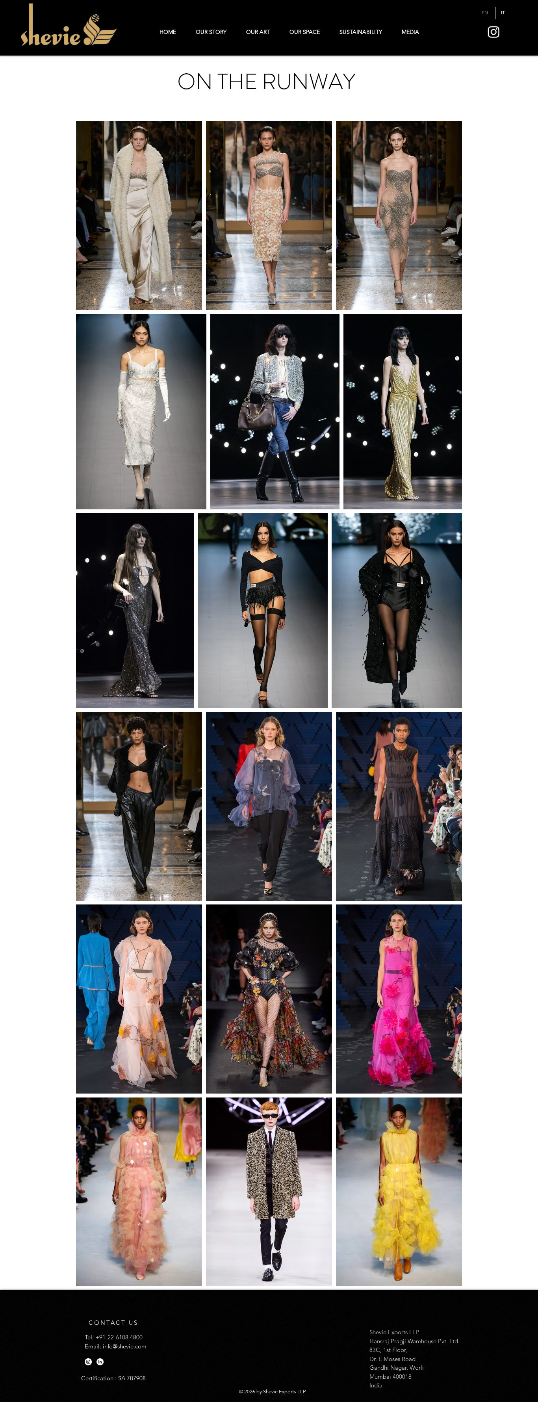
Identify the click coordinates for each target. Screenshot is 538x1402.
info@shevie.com (125, 1346)
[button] (410, 32)
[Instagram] (493, 31)
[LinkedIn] (100, 1361)
